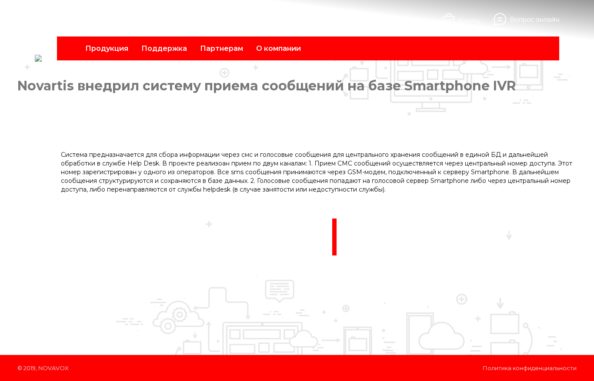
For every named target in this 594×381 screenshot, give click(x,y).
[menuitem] (107, 48)
